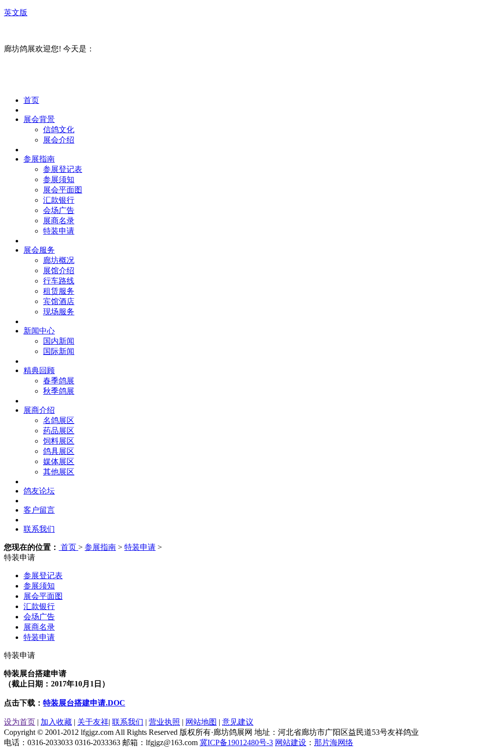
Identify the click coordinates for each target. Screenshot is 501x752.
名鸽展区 (58, 420)
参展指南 (39, 159)
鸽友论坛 (39, 491)
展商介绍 (39, 410)
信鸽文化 (58, 129)
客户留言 (39, 510)
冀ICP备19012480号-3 (236, 742)
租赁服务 (58, 291)
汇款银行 (58, 200)
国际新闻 (58, 351)
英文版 (15, 12)
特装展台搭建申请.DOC (84, 703)
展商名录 (58, 220)
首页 (31, 100)
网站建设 (290, 742)
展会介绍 (58, 140)
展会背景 (39, 119)
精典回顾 (39, 370)
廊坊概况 (58, 260)
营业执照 (164, 722)
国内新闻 (58, 341)
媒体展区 (58, 461)
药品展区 (58, 430)
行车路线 (58, 281)
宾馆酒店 (58, 301)
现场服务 (58, 311)
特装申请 (58, 231)
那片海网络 (333, 742)
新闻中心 (39, 331)
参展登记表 (62, 169)
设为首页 (19, 722)
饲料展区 (58, 441)
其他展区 (58, 472)
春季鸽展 (58, 380)
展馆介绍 (58, 270)
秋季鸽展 (58, 391)
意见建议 (237, 722)
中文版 (15, 30)
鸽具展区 (58, 451)
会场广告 (58, 210)
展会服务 (39, 250)
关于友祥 (93, 722)
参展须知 (58, 179)
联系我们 (39, 529)
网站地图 (201, 722)
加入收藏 (56, 722)
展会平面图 (62, 190)
